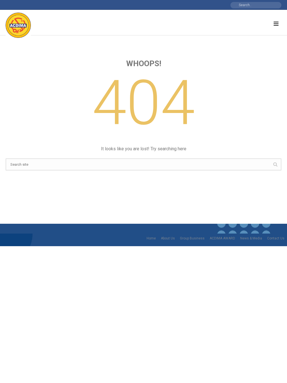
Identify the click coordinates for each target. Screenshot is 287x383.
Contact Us (275, 238)
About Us (168, 238)
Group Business (192, 238)
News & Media (251, 238)
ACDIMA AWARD (222, 238)
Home (151, 238)
